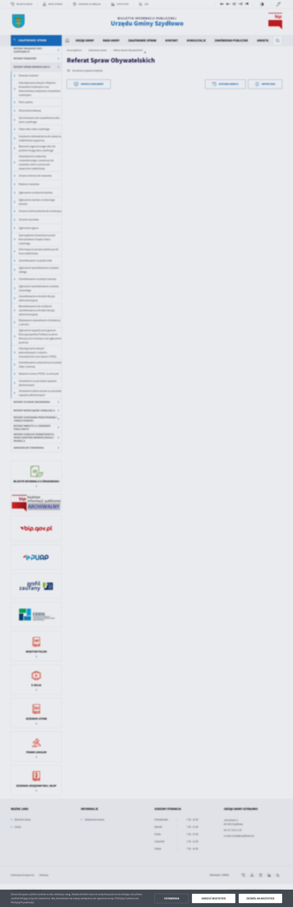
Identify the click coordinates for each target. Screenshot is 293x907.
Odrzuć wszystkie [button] (213, 898)
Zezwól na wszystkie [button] (260, 898)
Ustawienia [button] (171, 898)
